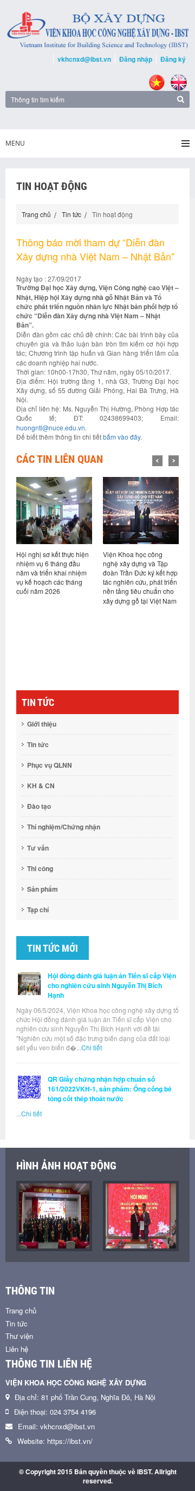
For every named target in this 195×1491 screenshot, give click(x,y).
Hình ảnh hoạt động (66, 1165)
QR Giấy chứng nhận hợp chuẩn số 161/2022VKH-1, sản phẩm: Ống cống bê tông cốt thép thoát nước (110, 1088)
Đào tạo (39, 806)
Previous (157, 460)
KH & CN (41, 785)
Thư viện (19, 1336)
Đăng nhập (135, 59)
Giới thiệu (41, 724)
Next (173, 460)
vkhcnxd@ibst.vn (84, 59)
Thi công (40, 868)
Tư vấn (38, 848)
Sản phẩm (42, 889)
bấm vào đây (121, 436)
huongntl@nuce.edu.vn (50, 427)
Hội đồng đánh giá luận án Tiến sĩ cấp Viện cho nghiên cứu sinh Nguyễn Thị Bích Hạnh (112, 985)
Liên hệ (16, 1349)
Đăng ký (173, 59)
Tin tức (71, 214)
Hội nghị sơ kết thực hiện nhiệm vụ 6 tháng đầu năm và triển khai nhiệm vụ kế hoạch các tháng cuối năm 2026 (52, 573)
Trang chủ (36, 214)
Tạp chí (38, 909)
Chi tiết (91, 1047)
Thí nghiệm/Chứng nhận (63, 827)
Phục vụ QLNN (49, 765)
